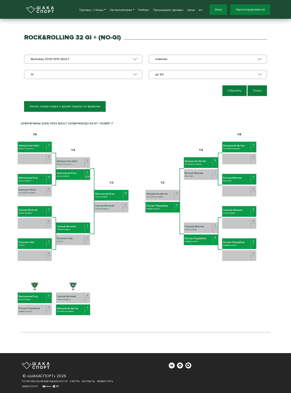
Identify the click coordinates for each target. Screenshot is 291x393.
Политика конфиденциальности (45, 381)
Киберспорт (30, 386)
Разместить (105, 381)
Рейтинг (143, 10)
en (200, 10)
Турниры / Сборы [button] (91, 10)
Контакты (88, 381)
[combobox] (83, 59)
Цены (191, 10)
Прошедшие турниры (168, 10)
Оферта (74, 381)
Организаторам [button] (121, 10)
